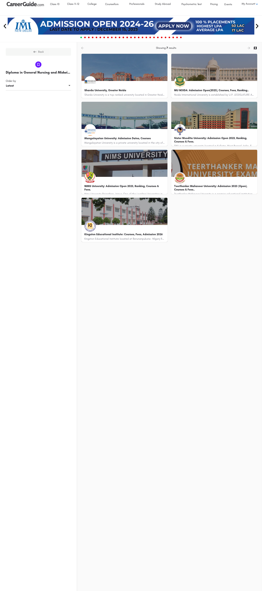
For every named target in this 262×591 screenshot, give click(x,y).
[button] (5, 26)
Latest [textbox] (10, 85)
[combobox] (38, 85)
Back (41, 51)
